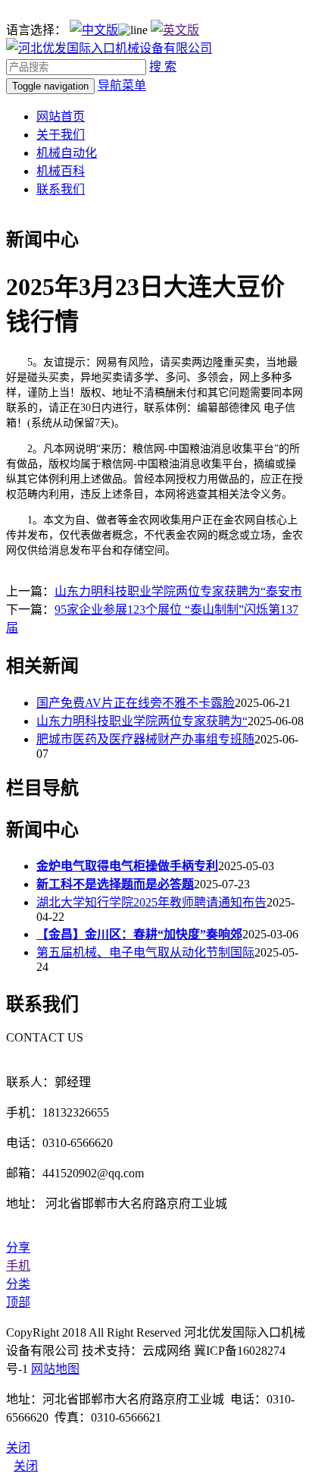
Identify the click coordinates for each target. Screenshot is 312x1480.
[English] (175, 30)
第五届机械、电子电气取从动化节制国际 (145, 952)
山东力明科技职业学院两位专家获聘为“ (142, 721)
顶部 (18, 1302)
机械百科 (60, 171)
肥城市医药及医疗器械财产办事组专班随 (145, 739)
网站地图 (55, 1368)
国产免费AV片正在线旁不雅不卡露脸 (135, 702)
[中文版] (94, 30)
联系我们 (60, 189)
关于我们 (60, 134)
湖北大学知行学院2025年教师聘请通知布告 (151, 902)
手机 (18, 1265)
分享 (18, 1247)
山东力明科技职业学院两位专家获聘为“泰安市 (178, 591)
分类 (18, 1283)
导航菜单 (122, 85)
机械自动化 (66, 152)
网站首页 (60, 116)
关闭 (26, 1466)
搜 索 (162, 66)
